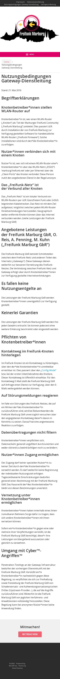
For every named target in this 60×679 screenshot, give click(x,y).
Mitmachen (30, 634)
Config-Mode (48, 370)
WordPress (13, 666)
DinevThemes (17, 668)
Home (6, 61)
